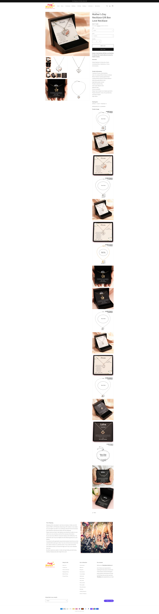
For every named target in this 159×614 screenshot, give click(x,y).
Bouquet (81, 569)
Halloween (82, 576)
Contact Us (65, 567)
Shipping (98, 25)
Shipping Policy (66, 571)
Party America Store (81, 611)
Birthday (81, 589)
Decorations (82, 571)
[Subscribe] (66, 600)
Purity (93, 33)
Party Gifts (82, 580)
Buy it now (103, 49)
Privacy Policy (65, 576)
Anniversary (82, 565)
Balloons (81, 567)
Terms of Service (66, 569)
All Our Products (83, 593)
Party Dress (82, 578)
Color (93, 27)
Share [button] (95, 512)
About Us (64, 565)
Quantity (93, 38)
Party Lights (82, 584)
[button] (62, 6)
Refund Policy (65, 574)
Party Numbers (83, 587)
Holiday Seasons (83, 591)
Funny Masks (82, 574)
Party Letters (82, 582)
